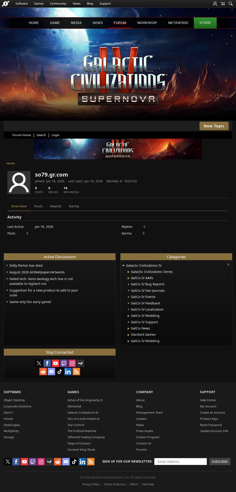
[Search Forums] (230, 4)
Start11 (9, 412)
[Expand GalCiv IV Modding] (128, 316)
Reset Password (211, 425)
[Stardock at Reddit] (43, 371)
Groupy (9, 437)
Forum (120, 23)
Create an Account (212, 412)
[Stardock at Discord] (51, 371)
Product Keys (209, 419)
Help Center (208, 400)
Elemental (74, 406)
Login (55, 135)
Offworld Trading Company (86, 437)
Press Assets (144, 431)
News (76, 3)
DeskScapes (12, 425)
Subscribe (220, 461)
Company (144, 392)
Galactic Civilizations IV (83, 412)
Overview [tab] (19, 206)
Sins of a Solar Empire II (83, 419)
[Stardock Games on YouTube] (55, 363)
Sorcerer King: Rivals (81, 449)
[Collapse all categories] (228, 264)
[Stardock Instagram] (72, 363)
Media (76, 23)
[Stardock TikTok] (60, 371)
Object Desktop (14, 400)
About (140, 400)
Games (39, 3)
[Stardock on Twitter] (39, 363)
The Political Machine (82, 431)
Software (21, 3)
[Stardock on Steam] (80, 363)
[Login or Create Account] (215, 4)
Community (58, 3)
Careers (141, 419)
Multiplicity (11, 431)
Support (105, 3)
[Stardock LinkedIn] (68, 371)
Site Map (148, 484)
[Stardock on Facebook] (47, 363)
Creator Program (147, 437)
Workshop (147, 23)
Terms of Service (114, 484)
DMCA (134, 484)
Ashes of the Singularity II (85, 400)
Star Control (76, 425)
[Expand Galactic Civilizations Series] (128, 272)
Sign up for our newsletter (126, 461)
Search (41, 135)
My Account (208, 406)
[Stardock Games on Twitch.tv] (64, 363)
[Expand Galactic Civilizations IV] (123, 266)
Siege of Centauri (79, 443)
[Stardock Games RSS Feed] (76, 371)
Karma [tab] (74, 206)
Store (205, 23)
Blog (90, 3)
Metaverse (178, 23)
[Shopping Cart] (222, 4)
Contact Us (143, 443)
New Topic (214, 126)
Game (55, 23)
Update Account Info (214, 431)
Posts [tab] (38, 206)
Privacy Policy (91, 484)
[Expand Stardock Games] (128, 335)
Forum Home (21, 135)
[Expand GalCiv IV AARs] (128, 278)
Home (34, 23)
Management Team (149, 412)
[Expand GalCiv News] (128, 328)
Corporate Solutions (17, 406)
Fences (8, 419)
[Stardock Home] (5, 3)
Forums (141, 449)
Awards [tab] (56, 206)
